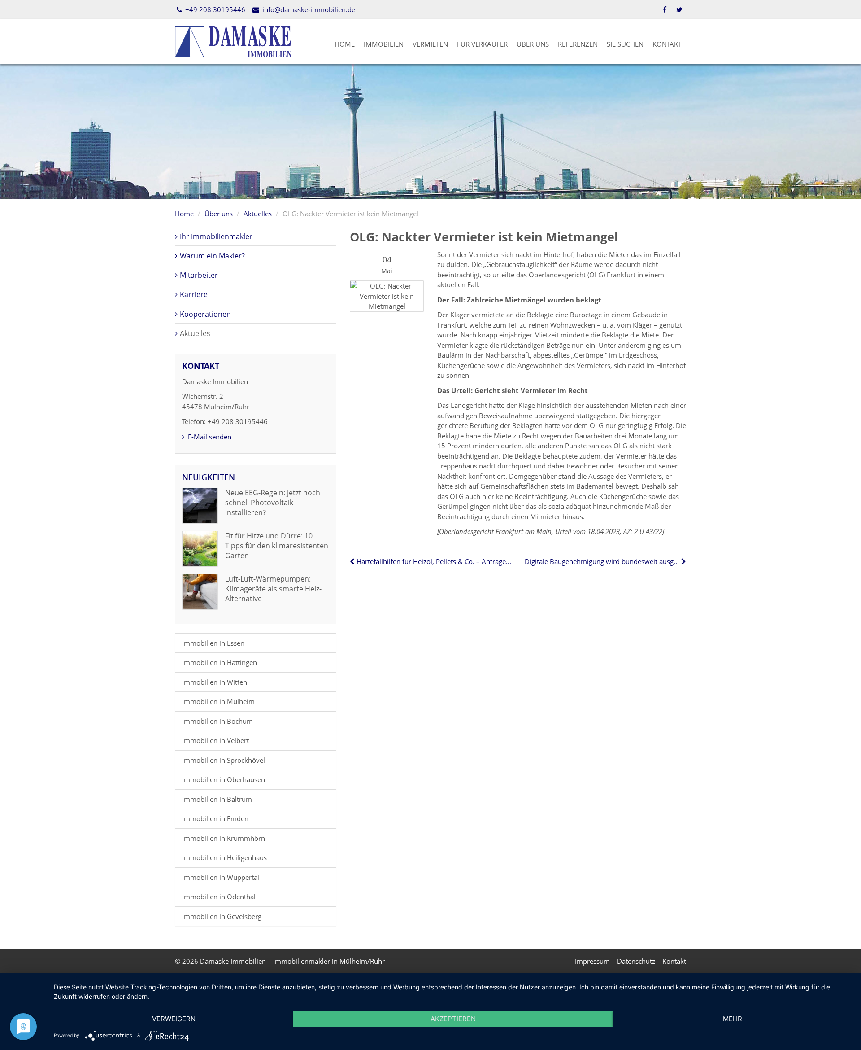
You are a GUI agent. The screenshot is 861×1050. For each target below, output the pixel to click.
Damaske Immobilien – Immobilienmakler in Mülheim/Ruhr (292, 961)
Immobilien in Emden (215, 818)
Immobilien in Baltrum (217, 799)
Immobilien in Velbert (215, 740)
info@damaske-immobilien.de (308, 9)
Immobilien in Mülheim (218, 701)
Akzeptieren (453, 1019)
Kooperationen (205, 314)
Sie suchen (625, 43)
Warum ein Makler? (212, 256)
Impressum (592, 961)
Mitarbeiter (199, 275)
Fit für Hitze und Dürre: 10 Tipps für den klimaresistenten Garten (276, 546)
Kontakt (667, 43)
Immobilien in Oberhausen (223, 779)
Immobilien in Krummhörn (223, 838)
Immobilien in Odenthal (219, 896)
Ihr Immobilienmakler (216, 236)
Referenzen (578, 43)
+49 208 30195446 (214, 9)
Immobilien (384, 43)
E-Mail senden (208, 436)
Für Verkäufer (482, 43)
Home (345, 43)
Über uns (533, 43)
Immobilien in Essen (213, 643)
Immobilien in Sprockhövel (223, 760)
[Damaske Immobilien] (233, 40)
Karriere (194, 294)
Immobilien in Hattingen (219, 662)
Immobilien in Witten (214, 682)
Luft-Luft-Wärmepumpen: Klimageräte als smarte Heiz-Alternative (273, 589)
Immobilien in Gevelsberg (221, 916)
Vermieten (430, 43)
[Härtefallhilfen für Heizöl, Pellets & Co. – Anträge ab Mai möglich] (353, 561)
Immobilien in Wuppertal (220, 877)
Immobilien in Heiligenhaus (224, 857)
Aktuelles (258, 213)
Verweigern (174, 1019)
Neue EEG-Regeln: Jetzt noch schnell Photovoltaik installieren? (272, 503)
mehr (732, 1019)
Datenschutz (636, 961)
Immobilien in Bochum (217, 721)
